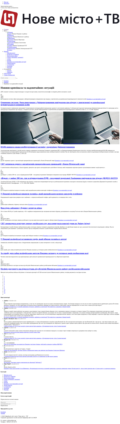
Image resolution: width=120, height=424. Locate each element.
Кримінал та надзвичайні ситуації (16, 61)
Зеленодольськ (11, 48)
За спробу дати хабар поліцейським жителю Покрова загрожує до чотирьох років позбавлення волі (44, 253)
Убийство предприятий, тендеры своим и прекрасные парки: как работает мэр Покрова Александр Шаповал (34, 350)
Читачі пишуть (11, 63)
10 (4, 290)
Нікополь (9, 36)
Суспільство (10, 64)
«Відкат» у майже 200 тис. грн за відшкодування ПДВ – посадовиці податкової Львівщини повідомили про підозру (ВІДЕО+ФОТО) (59, 178)
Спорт (9, 59)
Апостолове (10, 42)
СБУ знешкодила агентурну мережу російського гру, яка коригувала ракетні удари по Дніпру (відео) (45, 223)
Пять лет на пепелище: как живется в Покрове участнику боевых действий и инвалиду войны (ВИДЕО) (33, 344)
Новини (6, 51)
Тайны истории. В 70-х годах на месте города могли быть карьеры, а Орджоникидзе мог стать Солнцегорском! (35, 326)
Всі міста (9, 50)
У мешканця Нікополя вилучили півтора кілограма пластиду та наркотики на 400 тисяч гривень (31, 356)
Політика (9, 66)
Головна (6, 29)
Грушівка (9, 45)
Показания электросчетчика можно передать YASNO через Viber (22, 332)
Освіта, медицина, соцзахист (15, 57)
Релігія (9, 60)
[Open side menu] (1, 9)
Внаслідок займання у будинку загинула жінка (21, 208)
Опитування (7, 73)
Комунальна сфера (12, 56)
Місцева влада (11, 53)
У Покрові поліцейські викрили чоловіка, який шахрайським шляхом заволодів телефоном (41, 194)
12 (4, 292)
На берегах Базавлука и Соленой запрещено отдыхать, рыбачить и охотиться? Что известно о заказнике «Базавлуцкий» (37, 306)
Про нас (6, 2)
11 (4, 291)
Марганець (10, 39)
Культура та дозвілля (13, 54)
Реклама (9, 67)
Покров (9, 34)
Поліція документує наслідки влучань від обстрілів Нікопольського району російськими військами (45, 269)
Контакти (6, 3)
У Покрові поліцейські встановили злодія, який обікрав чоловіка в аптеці (34, 239)
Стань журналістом (9, 75)
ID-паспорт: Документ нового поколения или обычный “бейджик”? (23, 362)
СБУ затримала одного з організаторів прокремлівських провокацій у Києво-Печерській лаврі (43, 164)
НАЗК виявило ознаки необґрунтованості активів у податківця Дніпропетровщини (38, 147)
